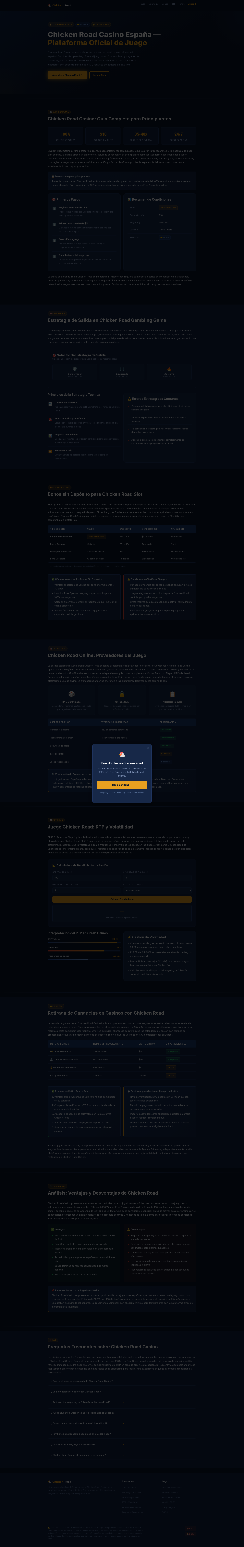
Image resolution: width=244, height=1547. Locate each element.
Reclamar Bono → (122, 784)
